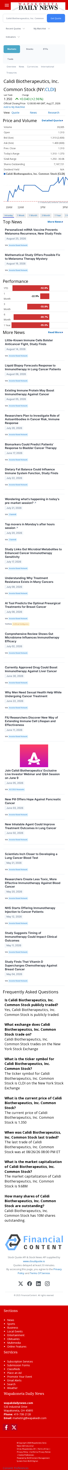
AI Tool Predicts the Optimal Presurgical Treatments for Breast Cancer (32, 605)
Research (53, 112)
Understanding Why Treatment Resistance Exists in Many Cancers (29, 580)
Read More (55, 332)
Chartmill (12, 514)
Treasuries (12, 72)
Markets (11, 49)
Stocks (29, 49)
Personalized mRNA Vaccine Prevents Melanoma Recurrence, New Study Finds (33, 231)
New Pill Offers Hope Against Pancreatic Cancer (33, 801)
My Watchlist (40, 28)
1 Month (33, 215)
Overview (11, 66)
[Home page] (38, 6)
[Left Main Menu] (7, 5)
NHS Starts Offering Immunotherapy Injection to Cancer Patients (30, 909)
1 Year (58, 215)
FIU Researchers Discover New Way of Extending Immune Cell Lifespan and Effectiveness (31, 721)
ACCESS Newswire (16, 789)
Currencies (32, 66)
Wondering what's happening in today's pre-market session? (32, 501)
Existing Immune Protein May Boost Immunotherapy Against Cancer (29, 392)
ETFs (45, 49)
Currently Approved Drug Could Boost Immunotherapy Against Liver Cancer (31, 669)
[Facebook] (29, 1284)
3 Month (46, 215)
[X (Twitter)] (21, 1284)
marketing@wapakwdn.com (29, 1418)
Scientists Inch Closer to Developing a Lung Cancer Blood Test (31, 856)
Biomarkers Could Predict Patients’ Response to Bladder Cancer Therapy (31, 446)
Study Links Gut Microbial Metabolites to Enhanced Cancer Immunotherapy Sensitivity (33, 553)
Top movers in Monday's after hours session (30, 526)
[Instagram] (47, 1284)
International (47, 66)
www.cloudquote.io (34, 1261)
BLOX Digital (33, 1461)
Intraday (9, 215)
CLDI (50, 89)
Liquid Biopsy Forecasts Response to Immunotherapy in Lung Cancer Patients (33, 367)
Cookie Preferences (26, 1455)
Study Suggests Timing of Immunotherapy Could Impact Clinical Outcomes (31, 936)
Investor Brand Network (18, 245)
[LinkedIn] (38, 1284)
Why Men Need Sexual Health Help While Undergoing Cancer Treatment (33, 694)
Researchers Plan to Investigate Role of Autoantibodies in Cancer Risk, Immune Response (32, 419)
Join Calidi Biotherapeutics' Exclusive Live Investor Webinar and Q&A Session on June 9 (32, 774)
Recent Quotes (13, 28)
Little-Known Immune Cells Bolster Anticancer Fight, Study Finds (29, 342)
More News (55, 221)
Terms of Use (43, 1449)
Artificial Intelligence (21, 624)
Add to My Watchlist (14, 107)
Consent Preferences (16, 1468)
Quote (15, 112)
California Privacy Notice (40, 1452)
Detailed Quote (52, 120)
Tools (10, 59)
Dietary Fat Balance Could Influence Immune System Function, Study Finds (31, 471)
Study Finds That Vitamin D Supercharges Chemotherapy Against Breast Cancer (31, 965)
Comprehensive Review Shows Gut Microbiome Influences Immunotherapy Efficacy (32, 637)
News (21, 66)
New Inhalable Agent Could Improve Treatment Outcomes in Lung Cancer (30, 826)
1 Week (20, 215)
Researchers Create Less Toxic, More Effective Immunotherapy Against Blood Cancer (32, 883)
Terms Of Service (40, 1273)
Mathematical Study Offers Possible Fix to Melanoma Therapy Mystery (32, 256)
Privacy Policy (22, 1452)
